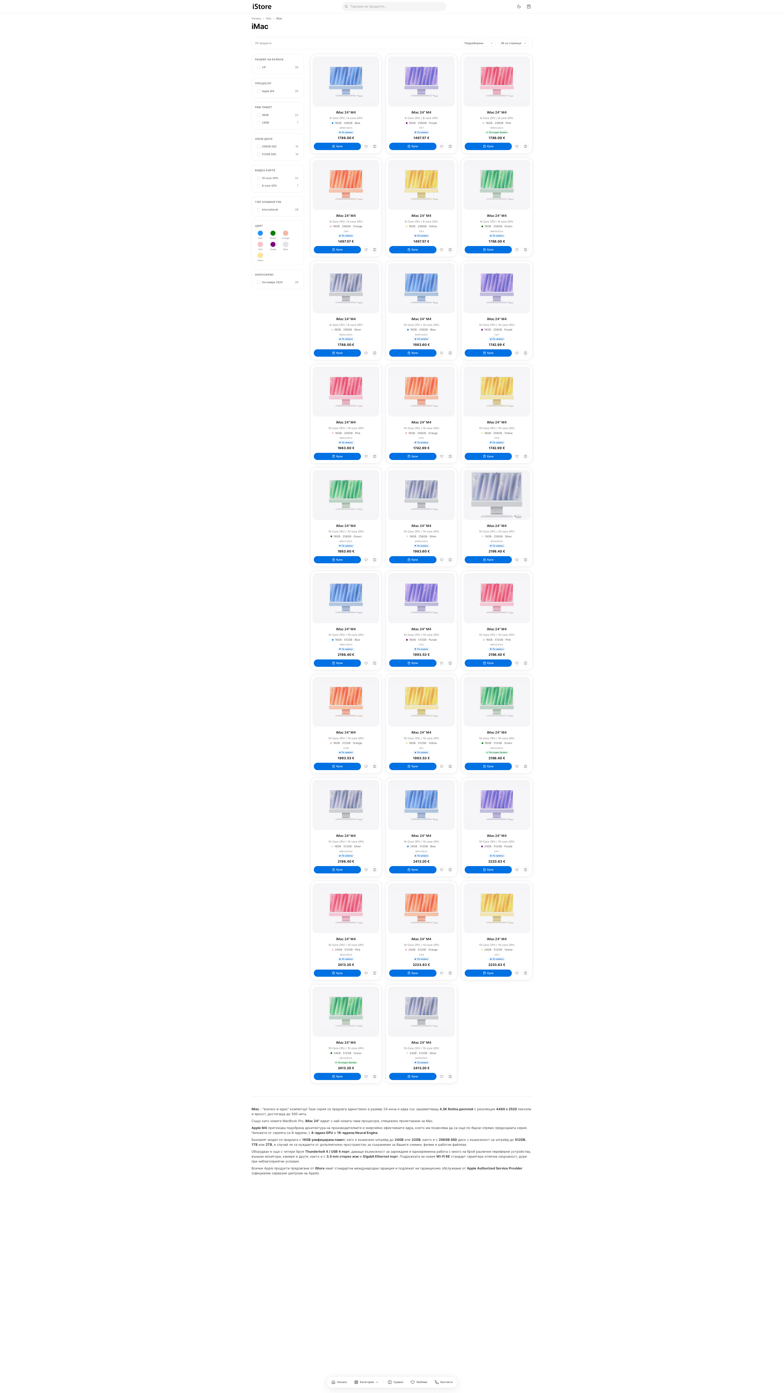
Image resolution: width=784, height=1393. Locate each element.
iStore (320, 1168)
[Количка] (528, 6)
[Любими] (366, 146)
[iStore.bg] (262, 6)
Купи (339, 146)
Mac (268, 18)
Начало (256, 18)
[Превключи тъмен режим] (519, 6)
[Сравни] (374, 146)
